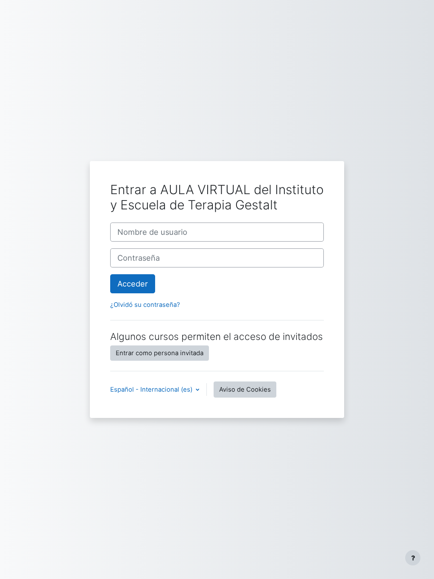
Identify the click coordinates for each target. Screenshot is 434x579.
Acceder (132, 283)
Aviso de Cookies (245, 389)
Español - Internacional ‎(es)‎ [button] (152, 389)
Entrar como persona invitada (159, 353)
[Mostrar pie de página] (412, 557)
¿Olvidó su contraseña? (145, 305)
